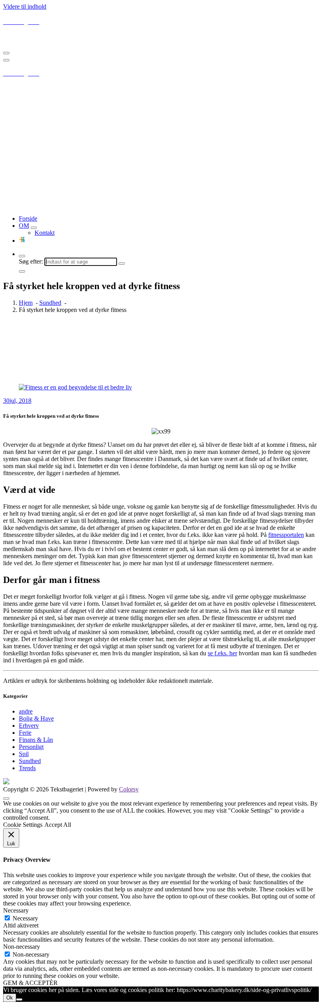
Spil (24, 754)
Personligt (31, 746)
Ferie (25, 732)
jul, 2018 (17, 400)
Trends (27, 768)
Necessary (25, 918)
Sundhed (50, 302)
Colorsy (129, 789)
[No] (19, 999)
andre (26, 711)
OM (24, 225)
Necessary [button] (16, 910)
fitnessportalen (286, 534)
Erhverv (29, 725)
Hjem (26, 302)
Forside (28, 218)
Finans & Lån (36, 739)
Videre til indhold (24, 6)
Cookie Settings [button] (22, 824)
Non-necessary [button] (21, 946)
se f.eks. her (222, 653)
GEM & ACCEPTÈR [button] (30, 982)
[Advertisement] (161, 154)
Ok (9, 998)
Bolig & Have (36, 718)
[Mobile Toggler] (34, 228)
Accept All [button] (57, 824)
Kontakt (45, 232)
